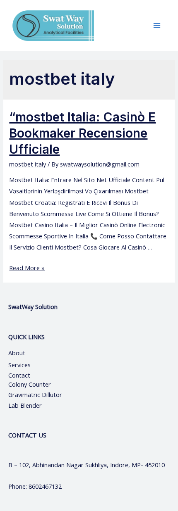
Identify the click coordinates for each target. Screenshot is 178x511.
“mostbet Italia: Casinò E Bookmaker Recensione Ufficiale (82, 133)
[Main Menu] (157, 25)
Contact (20, 375)
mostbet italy (27, 164)
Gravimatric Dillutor (35, 394)
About (24, 353)
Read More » (27, 268)
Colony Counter (29, 384)
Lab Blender (25, 405)
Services (19, 365)
